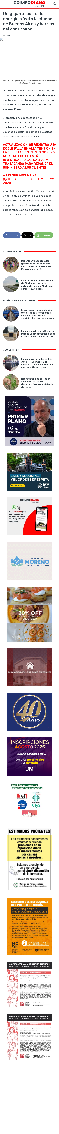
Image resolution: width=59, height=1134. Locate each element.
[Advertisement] (29, 1097)
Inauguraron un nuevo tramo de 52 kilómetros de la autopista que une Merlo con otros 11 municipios (37, 284)
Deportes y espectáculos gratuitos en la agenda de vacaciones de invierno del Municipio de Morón (36, 265)
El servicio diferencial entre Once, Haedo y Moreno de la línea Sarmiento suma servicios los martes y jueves (37, 314)
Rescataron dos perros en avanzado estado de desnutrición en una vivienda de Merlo (37, 382)
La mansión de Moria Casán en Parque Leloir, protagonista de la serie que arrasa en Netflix (38, 334)
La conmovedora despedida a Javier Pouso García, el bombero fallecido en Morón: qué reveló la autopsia (37, 363)
